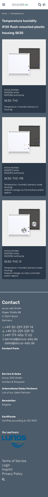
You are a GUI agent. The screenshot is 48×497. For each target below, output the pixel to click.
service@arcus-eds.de (21, 339)
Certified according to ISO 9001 (19, 420)
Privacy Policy (12, 474)
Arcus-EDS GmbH (12, 377)
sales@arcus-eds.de (20, 343)
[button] (44, 4)
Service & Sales (11, 373)
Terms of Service (14, 461)
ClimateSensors (17, 13)
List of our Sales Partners (16, 392)
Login (6, 465)
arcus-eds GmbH (11, 308)
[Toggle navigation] (3, 4)
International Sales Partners (19, 388)
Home (4, 13)
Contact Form (10, 348)
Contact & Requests (13, 381)
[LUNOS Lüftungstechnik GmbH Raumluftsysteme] (14, 441)
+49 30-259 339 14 (19, 327)
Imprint (7, 469)
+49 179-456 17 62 (18, 335)
